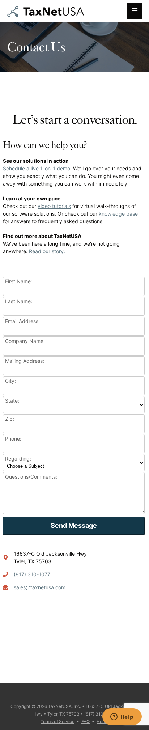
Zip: (9, 419)
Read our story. (47, 251)
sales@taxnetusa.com (39, 587)
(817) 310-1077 (32, 574)
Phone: (13, 439)
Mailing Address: (24, 361)
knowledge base (118, 214)
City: (10, 381)
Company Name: (25, 341)
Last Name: (18, 301)
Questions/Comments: (31, 477)
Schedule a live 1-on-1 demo (36, 168)
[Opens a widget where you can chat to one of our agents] (122, 717)
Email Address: (22, 321)
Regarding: (18, 458)
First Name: (18, 281)
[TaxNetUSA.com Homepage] (47, 14)
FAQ (85, 721)
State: (12, 401)
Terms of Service (57, 721)
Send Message (74, 525)
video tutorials (54, 206)
